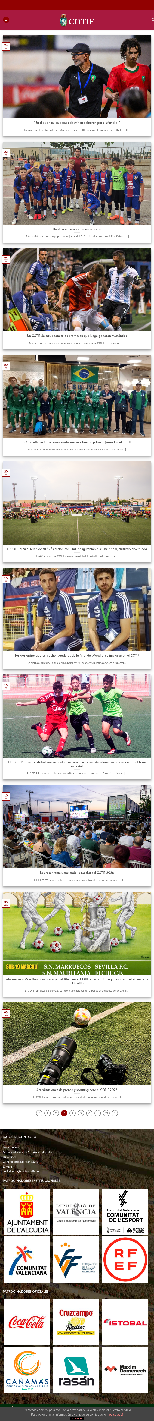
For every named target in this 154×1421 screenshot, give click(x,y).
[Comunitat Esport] (125, 1211)
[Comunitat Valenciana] (27, 1259)
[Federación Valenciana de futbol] (76, 1259)
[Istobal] (125, 1322)
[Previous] (39, 1113)
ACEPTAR (77, 1418)
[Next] (115, 1113)
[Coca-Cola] (27, 1322)
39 (106, 1113)
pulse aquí (116, 1414)
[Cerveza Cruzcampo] (76, 1322)
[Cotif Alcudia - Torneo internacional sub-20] (77, 19)
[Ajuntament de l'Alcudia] (27, 1211)
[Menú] (6, 20)
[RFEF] (125, 1259)
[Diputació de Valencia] (76, 1211)
